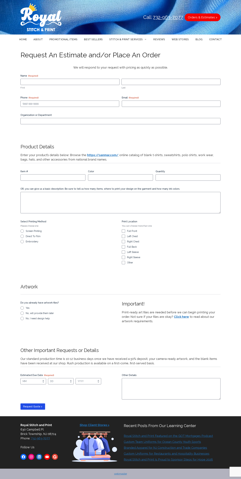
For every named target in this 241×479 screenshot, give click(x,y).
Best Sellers (93, 39)
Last (123, 87)
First (22, 87)
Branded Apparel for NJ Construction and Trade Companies (165, 447)
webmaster (120, 473)
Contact (215, 39)
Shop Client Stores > (94, 425)
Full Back (132, 246)
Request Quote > (32, 406)
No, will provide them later (40, 313)
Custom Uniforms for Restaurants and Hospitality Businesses (166, 453)
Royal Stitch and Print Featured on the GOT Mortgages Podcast (168, 436)
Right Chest (133, 241)
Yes (28, 308)
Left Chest (132, 236)
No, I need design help (38, 318)
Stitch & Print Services (126, 39)
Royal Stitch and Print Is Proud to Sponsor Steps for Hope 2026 (168, 459)
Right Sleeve (133, 257)
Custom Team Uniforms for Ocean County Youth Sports (162, 442)
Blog (199, 39)
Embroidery (32, 241)
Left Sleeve (133, 252)
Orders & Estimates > (202, 17)
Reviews (159, 39)
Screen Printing (34, 231)
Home (23, 39)
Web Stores (180, 39)
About (38, 39)
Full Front (132, 231)
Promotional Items (63, 39)
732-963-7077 (168, 17)
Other (130, 262)
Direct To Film (33, 236)
